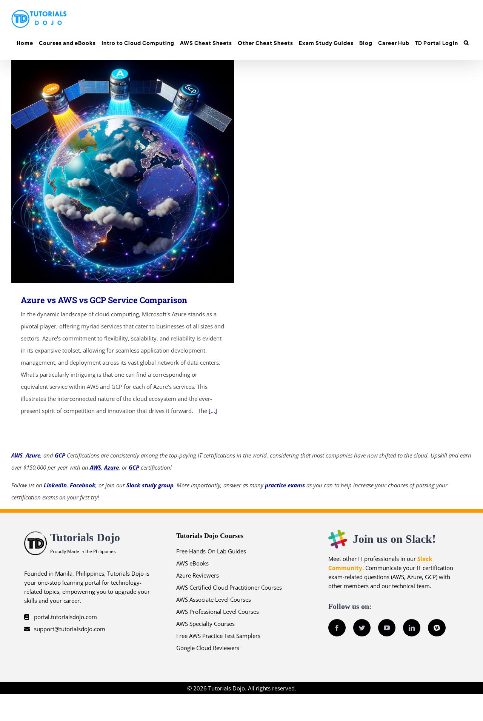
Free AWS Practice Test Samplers (218, 635)
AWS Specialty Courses (205, 623)
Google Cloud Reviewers (207, 648)
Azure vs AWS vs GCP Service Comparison (111, 171)
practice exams (285, 485)
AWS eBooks (192, 563)
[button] (466, 42)
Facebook (82, 485)
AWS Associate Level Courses (213, 599)
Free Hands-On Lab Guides (211, 551)
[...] (213, 410)
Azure (33, 455)
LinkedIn (55, 485)
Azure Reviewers (197, 575)
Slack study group (150, 485)
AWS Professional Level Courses (217, 611)
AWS (17, 455)
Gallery (133, 171)
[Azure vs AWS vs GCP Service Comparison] (122, 171)
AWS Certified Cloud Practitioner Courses (229, 587)
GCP (60, 455)
